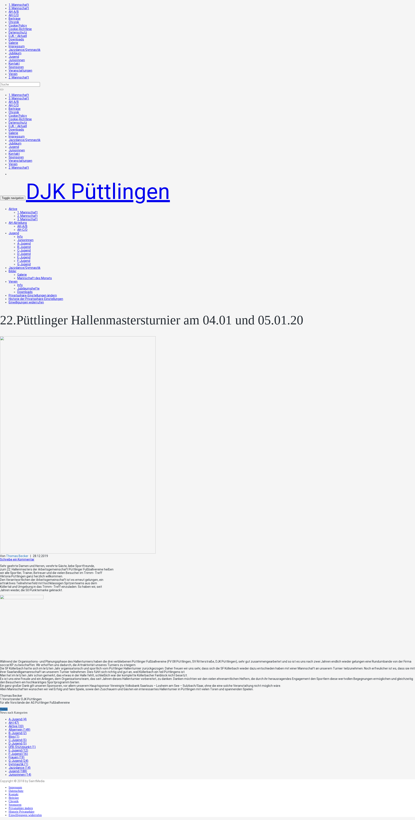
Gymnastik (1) (18, 764)
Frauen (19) (16, 757)
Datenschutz (18, 32)
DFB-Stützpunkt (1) (22, 747)
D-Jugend (24, 254)
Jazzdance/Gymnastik (24, 49)
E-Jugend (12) (18, 750)
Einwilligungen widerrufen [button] (26, 302)
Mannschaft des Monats (34, 278)
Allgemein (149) (19, 729)
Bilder (12, 271)
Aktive (13, 209)
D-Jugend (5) (18, 743)
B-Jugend (24, 247)
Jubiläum (15, 53)
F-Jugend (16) (18, 754)
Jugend (14, 56)
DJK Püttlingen (98, 191)
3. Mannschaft (19, 8)
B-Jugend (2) (18, 733)
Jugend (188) (18, 771)
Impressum (17, 46)
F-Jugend (23, 261)
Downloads (16, 39)
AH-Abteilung (18, 222)
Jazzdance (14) (19, 767)
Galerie (13, 43)
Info (20, 236)
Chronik (14, 22)
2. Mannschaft (19, 77)
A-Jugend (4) (18, 719)
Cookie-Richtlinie (20, 29)
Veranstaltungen (20, 70)
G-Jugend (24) (18, 760)
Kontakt (14, 63)
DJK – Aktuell (18, 36)
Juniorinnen (17, 60)
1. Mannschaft (19, 4)
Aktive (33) (16, 726)
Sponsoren (16, 67)
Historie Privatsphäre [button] (21, 811)
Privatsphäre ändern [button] (21, 808)
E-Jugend (23, 257)
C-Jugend (24, 250)
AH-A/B (14, 11)
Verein (13, 74)
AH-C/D (14, 15)
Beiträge (15, 18)
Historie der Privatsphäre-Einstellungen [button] (36, 299)
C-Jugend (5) (18, 740)
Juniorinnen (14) (20, 774)
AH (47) (14, 722)
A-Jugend (24, 243)
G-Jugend (24, 264)
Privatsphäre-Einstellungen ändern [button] (33, 295)
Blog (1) (14, 736)
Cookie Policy (18, 25)
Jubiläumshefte (28, 288)
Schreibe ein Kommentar (17, 559)
